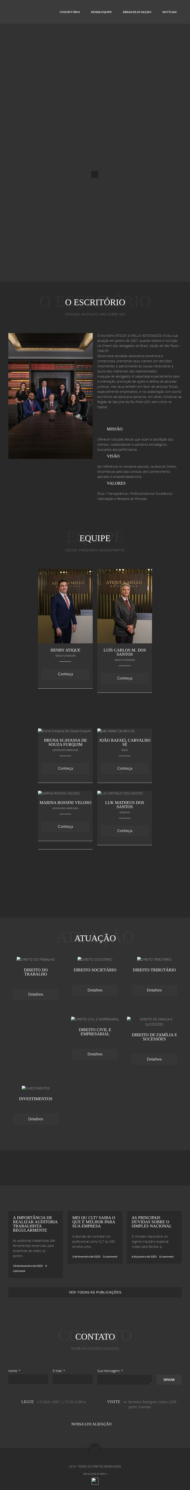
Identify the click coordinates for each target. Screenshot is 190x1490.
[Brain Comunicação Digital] (95, 1483)
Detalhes (35, 994)
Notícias (169, 12)
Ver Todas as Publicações (95, 1292)
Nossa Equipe (101, 12)
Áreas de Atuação (137, 12)
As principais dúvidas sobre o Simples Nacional (152, 1221)
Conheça (65, 674)
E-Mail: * (59, 1371)
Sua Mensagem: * (110, 1371)
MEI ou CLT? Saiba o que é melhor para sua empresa (93, 1221)
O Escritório (70, 12)
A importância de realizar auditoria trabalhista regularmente (35, 1224)
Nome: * (14, 1371)
